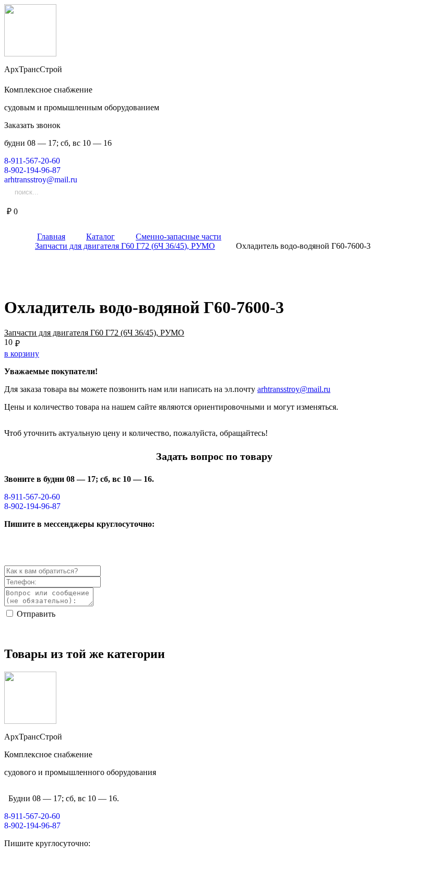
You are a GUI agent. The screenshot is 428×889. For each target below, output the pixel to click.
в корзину (21, 353)
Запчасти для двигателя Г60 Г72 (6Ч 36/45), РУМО (94, 332)
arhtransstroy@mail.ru (293, 389)
